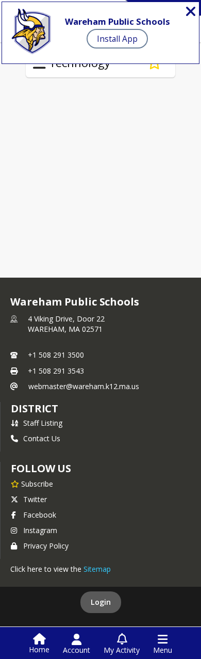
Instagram (40, 530)
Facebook (39, 515)
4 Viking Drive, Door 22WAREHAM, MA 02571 (66, 324)
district (34, 408)
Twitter (35, 499)
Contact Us (41, 438)
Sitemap (97, 569)
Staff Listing (42, 423)
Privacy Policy (46, 546)
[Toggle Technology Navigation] (39, 63)
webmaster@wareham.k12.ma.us (83, 386)
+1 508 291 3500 (56, 355)
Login (101, 602)
